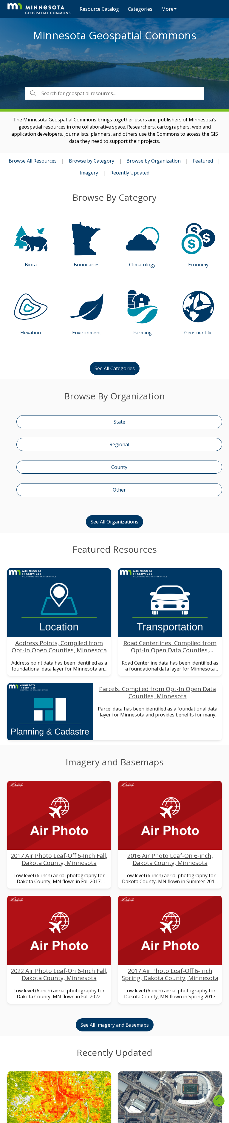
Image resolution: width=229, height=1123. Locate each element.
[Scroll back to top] (219, 1101)
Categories (140, 9)
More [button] (167, 9)
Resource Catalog (99, 9)
